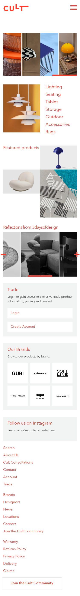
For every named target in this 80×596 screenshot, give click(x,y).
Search (9, 448)
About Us (11, 455)
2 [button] (40, 75)
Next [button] (77, 254)
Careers (9, 524)
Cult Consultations (18, 462)
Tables (51, 102)
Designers (11, 502)
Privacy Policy (14, 556)
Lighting (53, 87)
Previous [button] (3, 254)
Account (10, 477)
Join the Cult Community (23, 531)
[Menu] (73, 7)
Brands (9, 495)
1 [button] (15, 75)
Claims (8, 571)
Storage (53, 109)
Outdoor (54, 117)
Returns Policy (14, 549)
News (8, 509)
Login (15, 313)
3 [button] (64, 75)
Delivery (10, 564)
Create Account (23, 327)
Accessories (57, 124)
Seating (53, 94)
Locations (11, 517)
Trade (8, 484)
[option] (40, 54)
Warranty (10, 542)
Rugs (50, 132)
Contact (9, 470)
